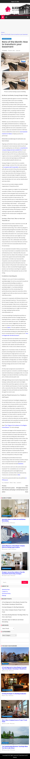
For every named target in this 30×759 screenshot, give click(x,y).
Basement (7, 482)
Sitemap (4, 595)
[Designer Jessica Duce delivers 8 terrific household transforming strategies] (15, 561)
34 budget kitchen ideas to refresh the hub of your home (21, 488)
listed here (20, 463)
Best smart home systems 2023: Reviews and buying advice (8, 488)
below (9, 327)
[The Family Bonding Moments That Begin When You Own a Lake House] (15, 735)
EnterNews (22, 755)
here (19, 474)
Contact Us (5, 591)
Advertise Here (6, 589)
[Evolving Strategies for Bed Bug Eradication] (15, 683)
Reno (15, 482)
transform (19, 482)
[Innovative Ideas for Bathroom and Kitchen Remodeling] (15, 508)
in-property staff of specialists (10, 167)
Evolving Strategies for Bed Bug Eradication (13, 607)
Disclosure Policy (6, 593)
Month (11, 482)
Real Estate (5, 663)
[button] (6, 17)
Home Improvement (7, 716)
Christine (5, 50)
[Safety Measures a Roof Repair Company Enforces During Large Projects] (15, 535)
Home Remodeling (7, 38)
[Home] (3, 17)
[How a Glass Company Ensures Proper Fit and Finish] (15, 709)
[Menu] (6, 17)
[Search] (28, 17)
